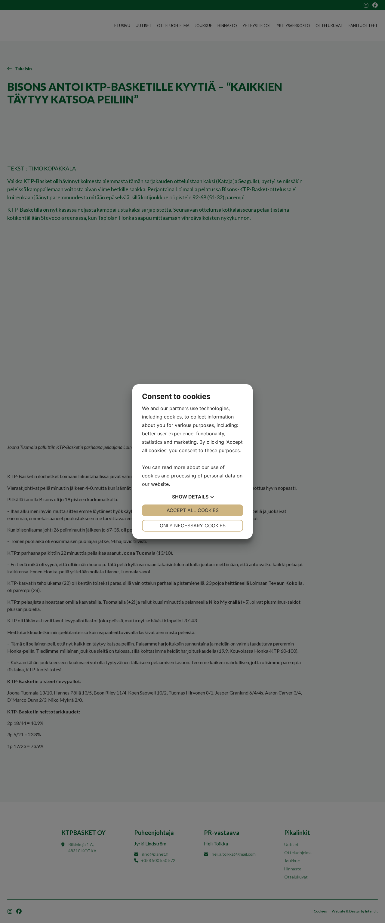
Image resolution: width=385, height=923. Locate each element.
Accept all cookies (193, 510)
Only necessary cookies (193, 526)
